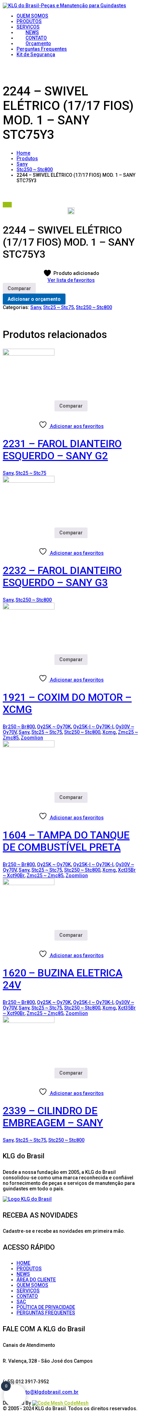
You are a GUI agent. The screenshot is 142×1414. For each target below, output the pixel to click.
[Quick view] (7, 414)
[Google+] (27, 1397)
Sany (22, 164)
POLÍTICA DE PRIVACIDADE (46, 1307)
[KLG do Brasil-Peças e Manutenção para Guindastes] (64, 5)
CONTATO (27, 1296)
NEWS (23, 1274)
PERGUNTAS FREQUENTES (46, 1312)
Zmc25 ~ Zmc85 (45, 875)
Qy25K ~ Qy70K (54, 726)
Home (23, 153)
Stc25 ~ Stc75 (58, 307)
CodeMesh (76, 1403)
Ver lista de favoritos (71, 280)
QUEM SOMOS (32, 1285)
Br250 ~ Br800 (19, 726)
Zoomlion (32, 737)
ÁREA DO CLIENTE (36, 1279)
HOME (23, 1263)
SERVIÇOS (28, 1290)
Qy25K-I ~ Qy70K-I (93, 726)
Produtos (27, 158)
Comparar (19, 288)
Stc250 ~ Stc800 (35, 169)
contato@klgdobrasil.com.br (46, 1392)
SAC (21, 1301)
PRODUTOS (29, 1268)
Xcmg (109, 732)
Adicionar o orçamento (34, 299)
